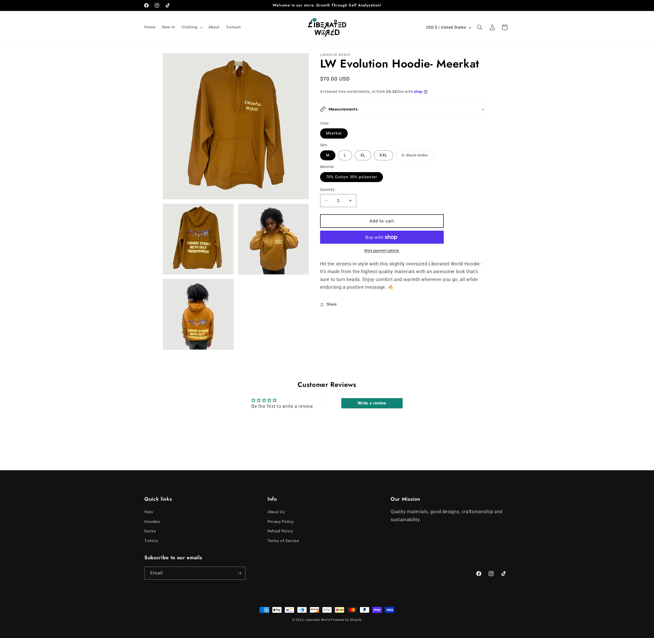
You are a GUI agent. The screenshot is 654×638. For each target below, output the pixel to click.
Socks (150, 531)
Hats (148, 512)
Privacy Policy (280, 522)
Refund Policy (280, 531)
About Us (276, 512)
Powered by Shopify (346, 620)
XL (362, 155)
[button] (191, 27)
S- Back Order (418, 156)
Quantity (327, 189)
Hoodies (152, 522)
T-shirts (151, 541)
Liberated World (317, 620)
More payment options (381, 251)
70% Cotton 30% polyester (351, 177)
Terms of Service (283, 541)
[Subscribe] (239, 573)
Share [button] (331, 304)
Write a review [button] (372, 403)
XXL (383, 155)
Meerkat (334, 133)
